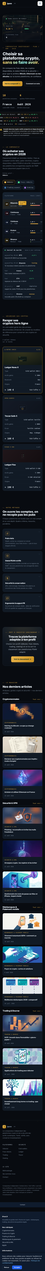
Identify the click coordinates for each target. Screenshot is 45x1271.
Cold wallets (23, 1148)
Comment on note (33, 84)
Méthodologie (7, 1170)
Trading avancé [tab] (13, 187)
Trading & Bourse (8, 1236)
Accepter (17, 1267)
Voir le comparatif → (12, 84)
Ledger (21, 1152)
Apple (4, 1245)
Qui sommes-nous (9, 1174)
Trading (5, 1155)
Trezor (21, 1155)
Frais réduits (7, 1152)
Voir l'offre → (34, 390)
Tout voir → (37, 699)
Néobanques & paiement (11, 1239)
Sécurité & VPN (7, 1242)
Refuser (6, 1267)
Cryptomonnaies (8, 1230)
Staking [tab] (30, 187)
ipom (10, 3)
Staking (5, 1158)
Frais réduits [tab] (26, 182)
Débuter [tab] (10, 182)
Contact (5, 1177)
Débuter (5, 1148)
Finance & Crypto (8, 1233)
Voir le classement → (22, 659)
